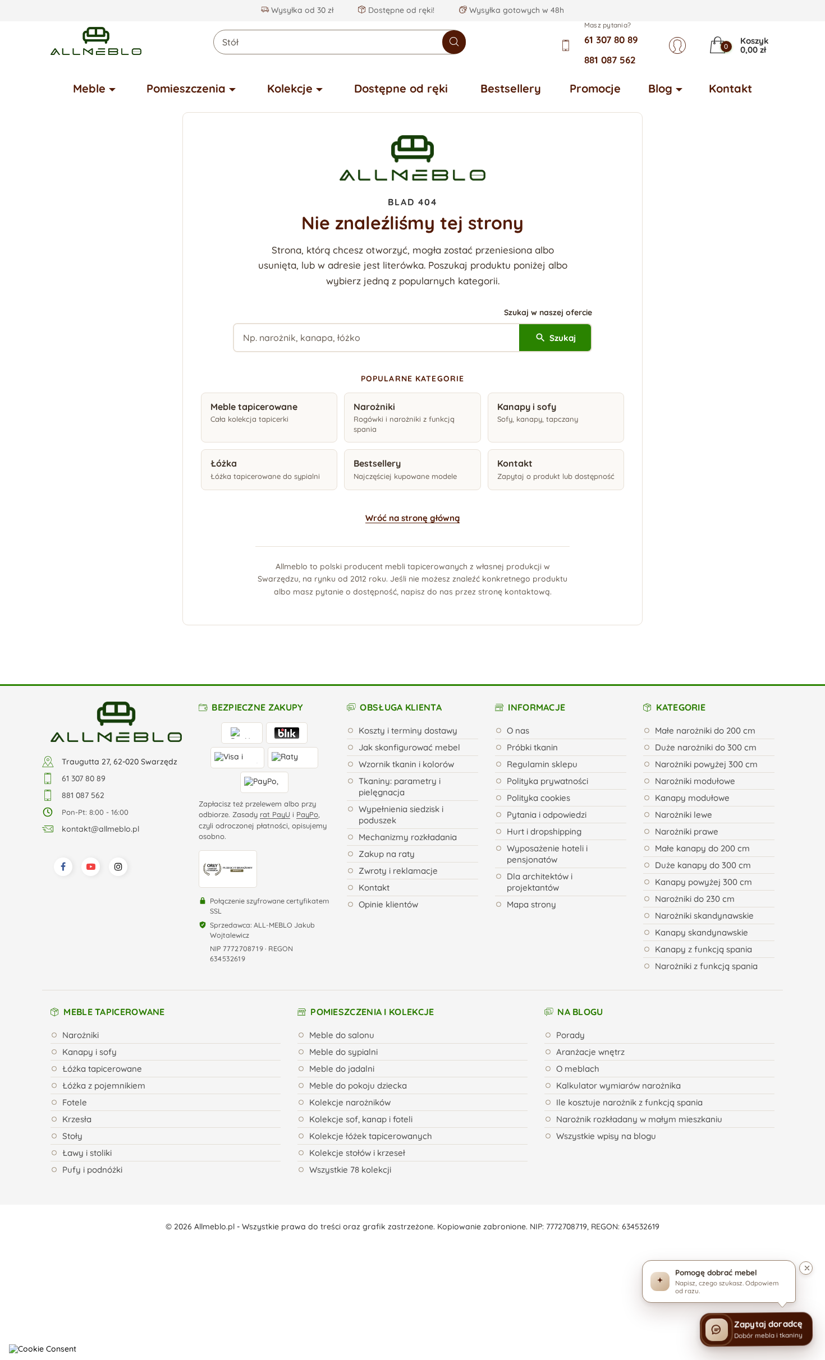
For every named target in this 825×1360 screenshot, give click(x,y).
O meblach (577, 1068)
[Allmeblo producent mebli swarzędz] (116, 721)
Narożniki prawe (686, 831)
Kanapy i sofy (89, 1051)
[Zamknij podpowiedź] (806, 1268)
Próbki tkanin (532, 747)
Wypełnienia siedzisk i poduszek (401, 815)
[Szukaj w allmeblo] (454, 42)
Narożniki (80, 1035)
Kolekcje (290, 88)
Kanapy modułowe (692, 797)
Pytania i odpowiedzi (546, 814)
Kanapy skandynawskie (701, 932)
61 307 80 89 (611, 39)
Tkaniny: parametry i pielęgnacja (400, 786)
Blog (660, 88)
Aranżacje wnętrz (590, 1051)
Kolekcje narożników (350, 1102)
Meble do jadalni (341, 1068)
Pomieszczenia (186, 88)
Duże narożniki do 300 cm (706, 747)
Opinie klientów (388, 904)
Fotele (74, 1102)
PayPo (307, 814)
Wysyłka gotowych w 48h (515, 10)
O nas (518, 730)
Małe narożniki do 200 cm (705, 730)
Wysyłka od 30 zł (301, 10)
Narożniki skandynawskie (704, 915)
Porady (570, 1035)
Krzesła (76, 1119)
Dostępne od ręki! (400, 10)
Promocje (595, 88)
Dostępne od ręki (401, 88)
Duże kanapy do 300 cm (703, 865)
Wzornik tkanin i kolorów (406, 764)
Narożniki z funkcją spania (706, 966)
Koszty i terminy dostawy (408, 730)
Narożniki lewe (683, 814)
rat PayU (275, 814)
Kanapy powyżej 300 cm (703, 882)
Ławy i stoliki (87, 1152)
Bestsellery (510, 88)
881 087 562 (610, 60)
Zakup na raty (387, 854)
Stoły (72, 1136)
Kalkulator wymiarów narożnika (618, 1085)
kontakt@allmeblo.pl (100, 829)
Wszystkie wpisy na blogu (606, 1136)
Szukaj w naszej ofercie (548, 312)
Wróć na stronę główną (412, 518)
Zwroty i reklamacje (398, 870)
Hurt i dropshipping (544, 831)
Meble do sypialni (343, 1051)
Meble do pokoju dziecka (358, 1085)
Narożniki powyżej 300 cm (706, 764)
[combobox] (339, 42)
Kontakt (730, 88)
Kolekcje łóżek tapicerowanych (370, 1136)
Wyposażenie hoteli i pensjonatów (547, 854)
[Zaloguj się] (677, 45)
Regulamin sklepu (542, 764)
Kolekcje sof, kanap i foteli (360, 1119)
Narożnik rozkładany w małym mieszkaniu (639, 1119)
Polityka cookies (538, 797)
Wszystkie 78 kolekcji (350, 1169)
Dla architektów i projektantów (539, 882)
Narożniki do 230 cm (695, 898)
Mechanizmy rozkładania (408, 837)
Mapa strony (531, 904)
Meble (89, 88)
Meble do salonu (341, 1035)
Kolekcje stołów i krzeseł (357, 1152)
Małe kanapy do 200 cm (702, 848)
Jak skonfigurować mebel (409, 747)
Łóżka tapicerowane (102, 1068)
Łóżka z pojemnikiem (103, 1085)
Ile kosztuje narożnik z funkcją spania (629, 1102)
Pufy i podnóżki (92, 1169)
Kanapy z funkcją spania (703, 949)
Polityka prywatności (547, 781)
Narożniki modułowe (695, 781)
